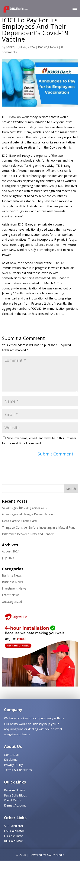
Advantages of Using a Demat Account (29, 514)
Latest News (10, 595)
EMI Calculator (14, 831)
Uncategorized (12, 602)
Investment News (14, 588)
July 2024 (8, 558)
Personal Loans (15, 790)
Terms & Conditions (18, 770)
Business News (12, 582)
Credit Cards (12, 800)
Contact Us (11, 755)
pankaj (10, 47)
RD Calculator (13, 841)
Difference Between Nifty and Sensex (28, 534)
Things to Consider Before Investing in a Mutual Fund (39, 527)
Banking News (48, 47)
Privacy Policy (13, 765)
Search (71, 489)
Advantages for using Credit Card (24, 508)
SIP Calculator (13, 826)
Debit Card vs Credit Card (19, 521)
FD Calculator (13, 836)
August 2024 (10, 551)
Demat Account (15, 805)
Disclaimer (11, 759)
